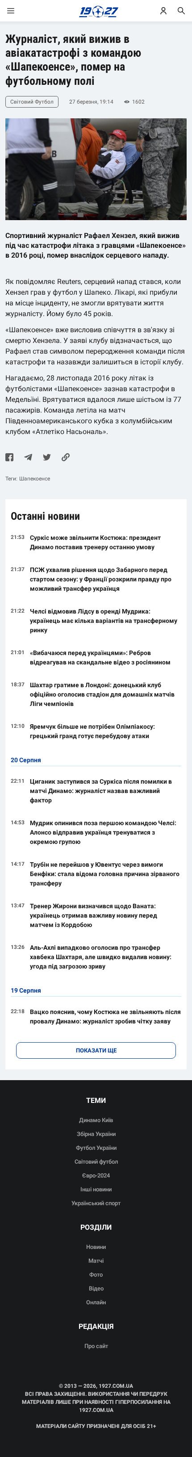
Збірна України (96, 1134)
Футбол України (96, 1147)
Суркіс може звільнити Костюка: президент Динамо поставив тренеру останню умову (95, 542)
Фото (96, 1274)
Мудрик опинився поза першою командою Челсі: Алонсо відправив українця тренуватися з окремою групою (103, 832)
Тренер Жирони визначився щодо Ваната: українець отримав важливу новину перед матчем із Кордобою (93, 915)
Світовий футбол (96, 1161)
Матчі (96, 1260)
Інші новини (96, 1189)
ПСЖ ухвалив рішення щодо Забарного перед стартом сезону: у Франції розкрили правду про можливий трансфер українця (100, 579)
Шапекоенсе (34, 479)
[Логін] (163, 10)
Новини (96, 1247)
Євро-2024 (96, 1175)
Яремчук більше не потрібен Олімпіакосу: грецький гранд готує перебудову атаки (92, 731)
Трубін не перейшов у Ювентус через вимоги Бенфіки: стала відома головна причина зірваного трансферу (104, 874)
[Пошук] (181, 10)
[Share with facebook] (9, 458)
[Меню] (19, 10)
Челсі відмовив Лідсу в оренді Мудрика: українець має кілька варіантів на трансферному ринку (103, 621)
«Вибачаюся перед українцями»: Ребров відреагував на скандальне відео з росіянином (100, 657)
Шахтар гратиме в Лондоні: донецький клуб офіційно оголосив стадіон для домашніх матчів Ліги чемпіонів (102, 694)
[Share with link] (66, 458)
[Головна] (96, 11)
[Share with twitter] (47, 458)
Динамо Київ (96, 1120)
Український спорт (96, 1203)
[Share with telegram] (28, 458)
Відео (96, 1288)
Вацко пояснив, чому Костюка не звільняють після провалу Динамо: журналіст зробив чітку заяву (105, 1016)
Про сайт (96, 1346)
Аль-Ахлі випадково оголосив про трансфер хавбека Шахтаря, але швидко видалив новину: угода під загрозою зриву (100, 957)
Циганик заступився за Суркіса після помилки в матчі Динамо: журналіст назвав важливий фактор (101, 791)
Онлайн (96, 1302)
